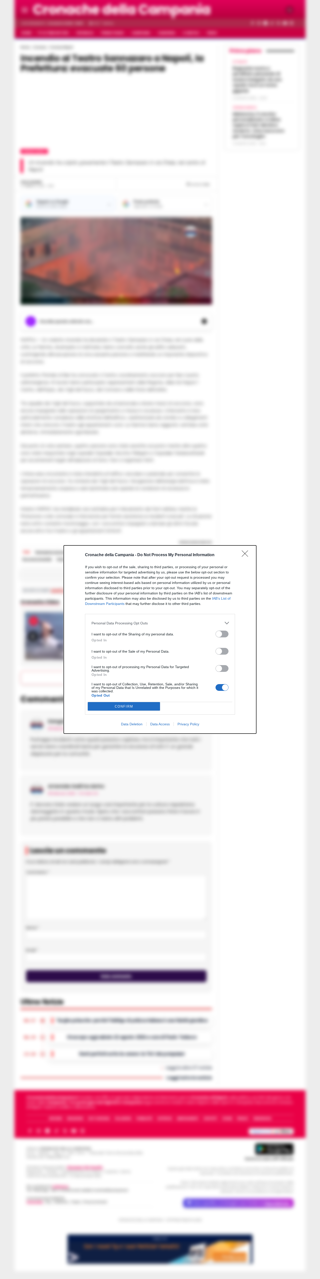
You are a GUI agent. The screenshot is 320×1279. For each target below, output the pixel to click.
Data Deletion (131, 724)
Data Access (160, 724)
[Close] (246, 555)
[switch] (222, 634)
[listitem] (160, 623)
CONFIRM (124, 706)
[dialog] (160, 639)
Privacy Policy (188, 724)
